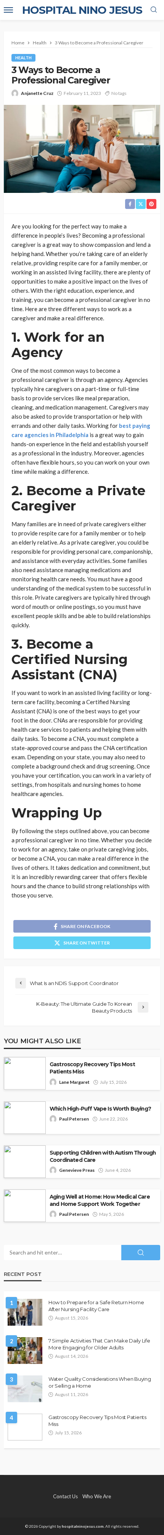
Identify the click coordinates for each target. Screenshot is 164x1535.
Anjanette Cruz (37, 93)
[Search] (153, 10)
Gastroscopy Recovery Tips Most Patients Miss (92, 1068)
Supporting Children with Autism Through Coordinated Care (103, 1156)
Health (23, 57)
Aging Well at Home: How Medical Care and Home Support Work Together (100, 1200)
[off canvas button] (8, 10)
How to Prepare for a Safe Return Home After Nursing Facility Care (96, 1305)
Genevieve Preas (77, 1170)
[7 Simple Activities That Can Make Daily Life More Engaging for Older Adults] (25, 1350)
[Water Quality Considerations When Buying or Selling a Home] (25, 1388)
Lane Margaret (74, 1082)
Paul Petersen (74, 1119)
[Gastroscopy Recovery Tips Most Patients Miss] (25, 1427)
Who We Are (96, 1496)
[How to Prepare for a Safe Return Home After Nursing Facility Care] (25, 1312)
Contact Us (65, 1496)
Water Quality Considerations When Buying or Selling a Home (99, 1382)
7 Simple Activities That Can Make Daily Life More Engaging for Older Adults (99, 1344)
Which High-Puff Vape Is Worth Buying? (100, 1109)
